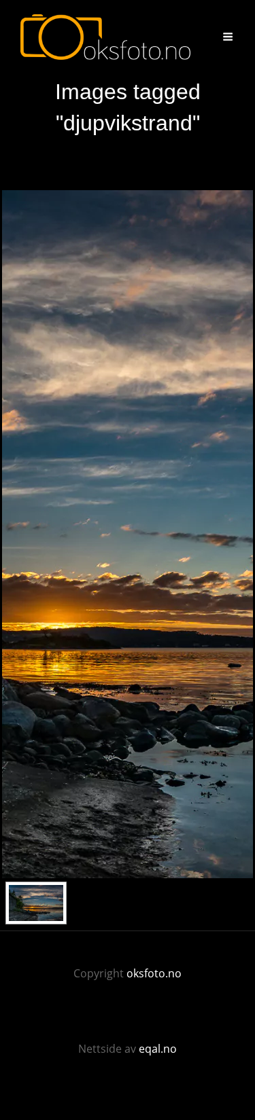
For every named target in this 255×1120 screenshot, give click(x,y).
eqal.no (158, 1048)
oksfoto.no (154, 973)
